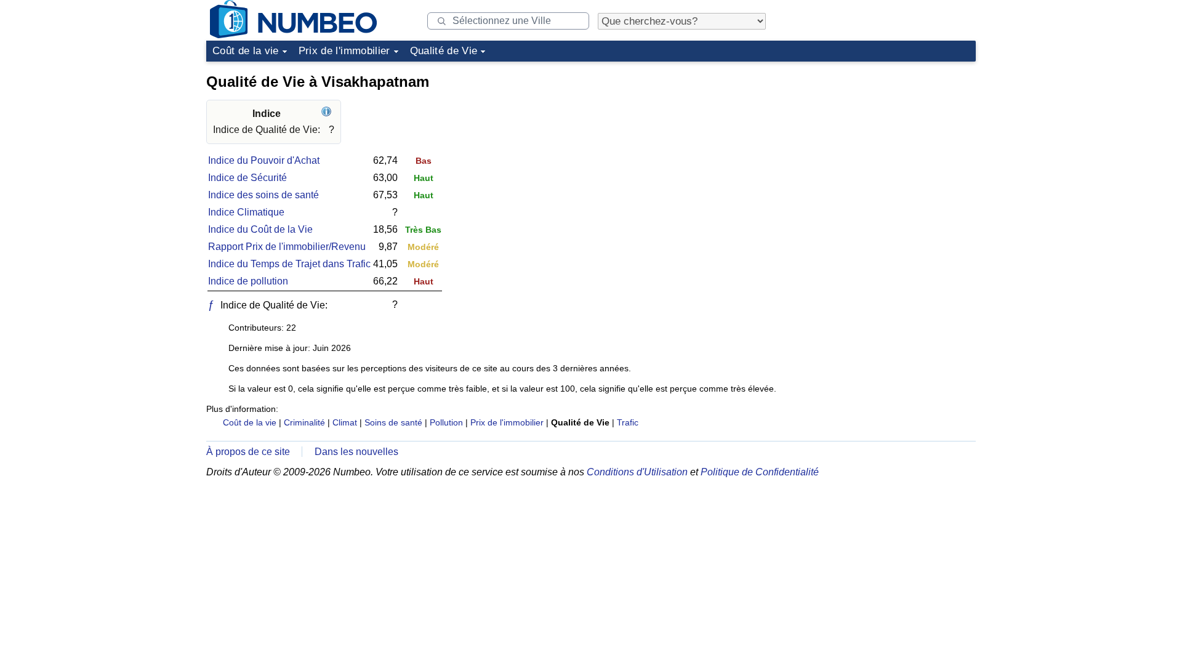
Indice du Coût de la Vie (260, 229)
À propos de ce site (248, 451)
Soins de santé (393, 422)
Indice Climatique (246, 212)
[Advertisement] (883, 144)
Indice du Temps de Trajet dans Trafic (289, 264)
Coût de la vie (245, 51)
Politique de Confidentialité (760, 472)
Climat (344, 422)
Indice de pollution (248, 281)
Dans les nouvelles (356, 451)
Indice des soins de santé (263, 195)
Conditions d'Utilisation (637, 472)
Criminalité (304, 422)
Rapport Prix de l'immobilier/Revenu (287, 246)
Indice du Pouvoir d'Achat (264, 160)
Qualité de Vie (444, 51)
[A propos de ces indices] (327, 113)
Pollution (446, 422)
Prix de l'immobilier (344, 51)
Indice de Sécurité (247, 177)
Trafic (627, 422)
